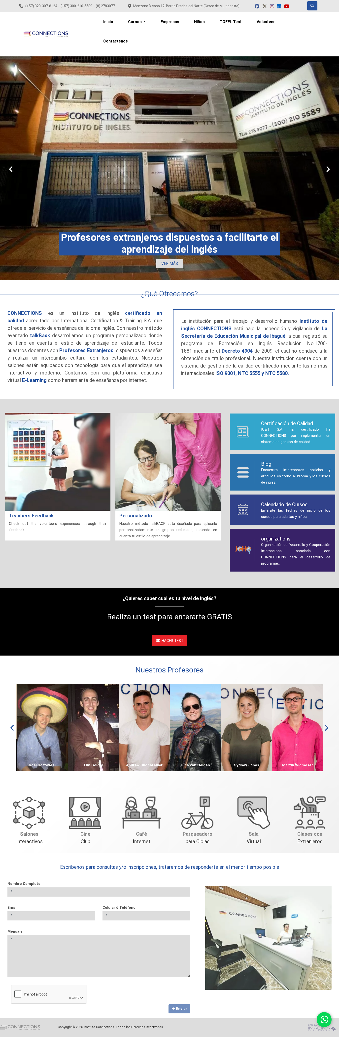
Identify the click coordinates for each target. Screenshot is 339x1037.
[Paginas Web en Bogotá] (322, 1027)
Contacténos (115, 41)
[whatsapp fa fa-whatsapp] (324, 1019)
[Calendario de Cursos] (243, 509)
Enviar (181, 1008)
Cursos (135, 21)
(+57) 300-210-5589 (76, 6)
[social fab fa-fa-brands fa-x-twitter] (265, 6)
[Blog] (243, 472)
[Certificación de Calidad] (243, 432)
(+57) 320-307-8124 (41, 6)
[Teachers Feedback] (57, 462)
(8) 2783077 (105, 6)
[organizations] (243, 550)
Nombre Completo (23, 883)
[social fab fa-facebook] (257, 6)
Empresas (170, 21)
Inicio (108, 21)
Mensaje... (16, 931)
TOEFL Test (231, 21)
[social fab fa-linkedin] (279, 6)
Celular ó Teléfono (119, 907)
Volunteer (266, 21)
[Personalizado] (168, 462)
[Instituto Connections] (46, 34)
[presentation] (11, 170)
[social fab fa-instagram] (272, 6)
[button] (169, 263)
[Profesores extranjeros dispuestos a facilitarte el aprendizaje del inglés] (169, 168)
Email (12, 907)
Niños (199, 21)
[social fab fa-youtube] (286, 6)
